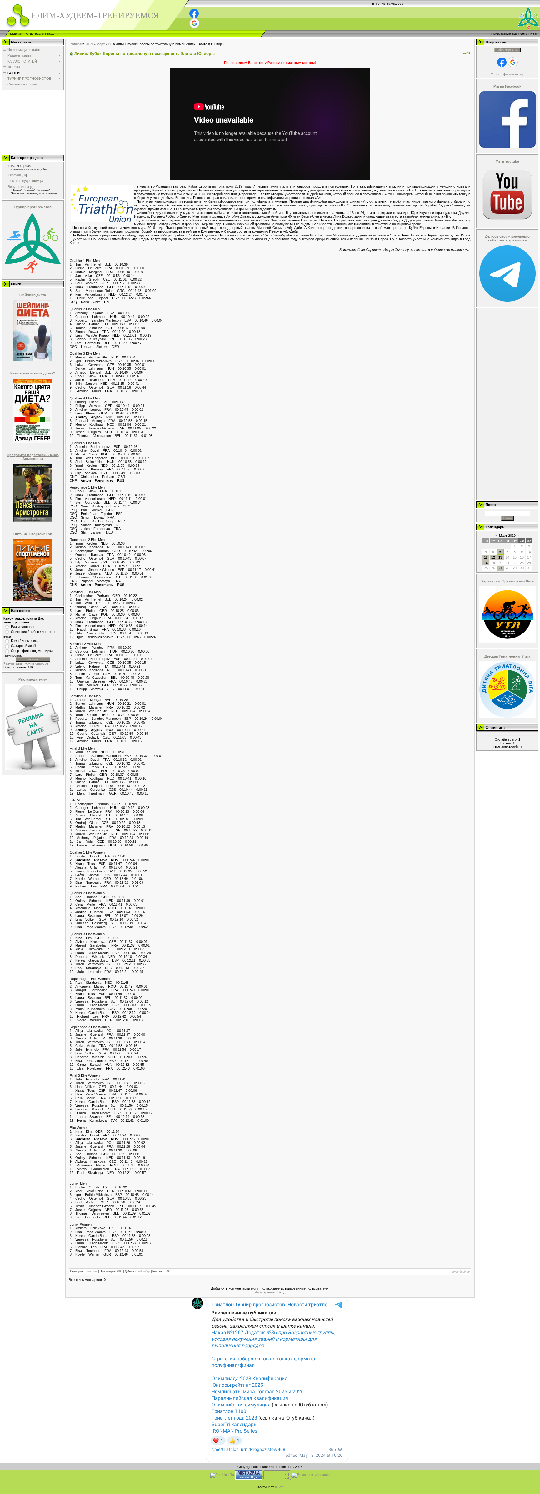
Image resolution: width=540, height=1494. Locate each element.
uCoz (279, 1487)
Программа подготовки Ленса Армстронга (33, 456)
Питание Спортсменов (32, 534)
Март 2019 (507, 535)
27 (500, 568)
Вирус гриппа (18, 187)
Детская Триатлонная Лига (507, 656)
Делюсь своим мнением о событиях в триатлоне (507, 238)
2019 (89, 44)
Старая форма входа (507, 74)
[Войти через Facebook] (194, 13)
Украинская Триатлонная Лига (507, 581)
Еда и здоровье (23, 626)
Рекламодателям (32, 679)
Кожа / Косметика (24, 641)
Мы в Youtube (507, 161)
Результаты (12, 663)
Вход (50, 33)
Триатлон (15, 166)
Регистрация (34, 33)
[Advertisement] (32, 122)
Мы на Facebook (507, 86)
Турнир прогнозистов (33, 207)
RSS (533, 33)
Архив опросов (36, 663)
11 (486, 557)
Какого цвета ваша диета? (32, 373)
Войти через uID (507, 50)
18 (486, 563)
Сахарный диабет (25, 646)
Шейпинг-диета (32, 295)
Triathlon (14, 175)
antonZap (144, 1271)
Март (101, 44)
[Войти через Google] (194, 23)
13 (500, 557)
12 (493, 557)
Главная (16, 33)
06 (110, 44)
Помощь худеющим (23, 181)
